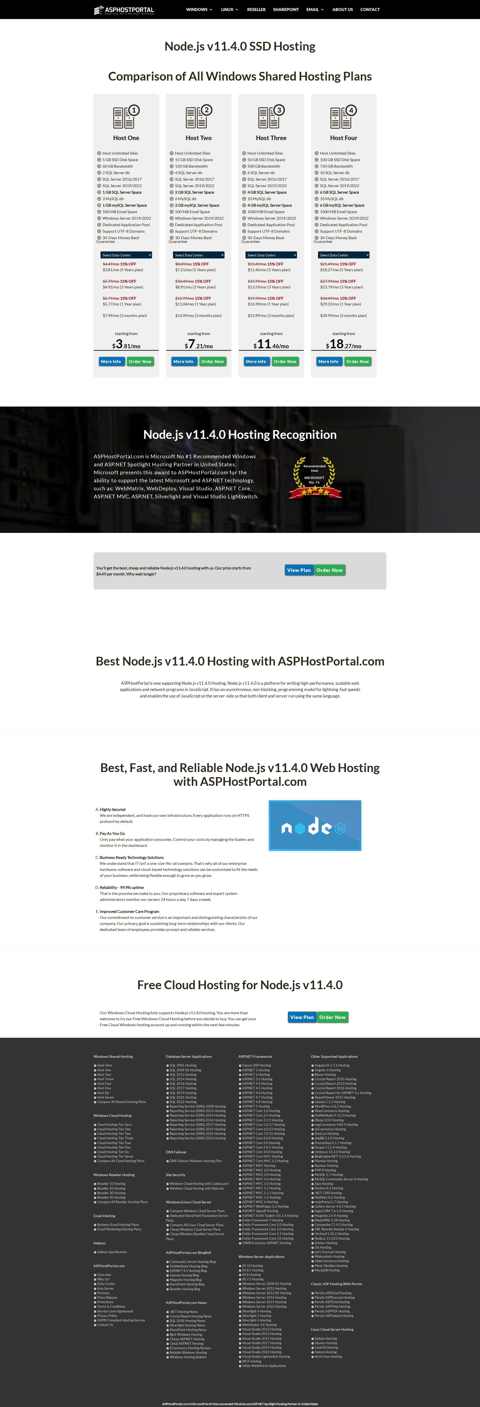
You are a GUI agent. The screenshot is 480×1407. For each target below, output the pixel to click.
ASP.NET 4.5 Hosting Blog (188, 1271)
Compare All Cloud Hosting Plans (120, 1161)
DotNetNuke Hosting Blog (189, 1266)
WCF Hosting (252, 1361)
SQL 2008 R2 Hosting (185, 1070)
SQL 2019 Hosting (183, 1093)
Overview (104, 1275)
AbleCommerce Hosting (332, 1261)
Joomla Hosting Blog (184, 1275)
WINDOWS (197, 9)
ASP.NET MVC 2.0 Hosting (261, 1170)
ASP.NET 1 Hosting (256, 1070)
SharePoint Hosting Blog (187, 1284)
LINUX (227, 9)
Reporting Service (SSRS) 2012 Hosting (198, 1111)
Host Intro (104, 1065)
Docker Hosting (326, 1243)
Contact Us (105, 1325)
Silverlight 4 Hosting (256, 1311)
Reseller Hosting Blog (185, 1289)
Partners (103, 1293)
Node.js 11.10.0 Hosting (332, 1238)
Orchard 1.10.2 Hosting (332, 1234)
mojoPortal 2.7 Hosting (331, 1202)
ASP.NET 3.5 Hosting (257, 1079)
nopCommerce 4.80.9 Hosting (336, 1125)
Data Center (106, 1284)
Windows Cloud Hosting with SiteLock (197, 1188)
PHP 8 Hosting (325, 1170)
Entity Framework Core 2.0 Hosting (268, 1229)
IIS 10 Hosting (252, 1266)
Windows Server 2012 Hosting (264, 1288)
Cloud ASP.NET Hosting (187, 1343)
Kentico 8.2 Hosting (329, 1188)
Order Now (140, 361)
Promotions (105, 1302)
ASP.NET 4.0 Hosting (257, 1084)
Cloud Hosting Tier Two (114, 1134)
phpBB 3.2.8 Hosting (329, 1138)
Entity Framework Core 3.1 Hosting (268, 1234)
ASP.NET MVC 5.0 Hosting (261, 1184)
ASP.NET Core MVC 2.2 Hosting (265, 1161)
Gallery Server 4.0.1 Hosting (335, 1206)
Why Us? (103, 1279)
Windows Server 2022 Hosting (264, 1306)
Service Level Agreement (115, 1311)
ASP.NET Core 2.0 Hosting (261, 1115)
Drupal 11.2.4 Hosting (331, 1147)
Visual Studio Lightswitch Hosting (266, 1356)
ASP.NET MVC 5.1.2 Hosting (263, 1193)
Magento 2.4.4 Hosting (331, 1216)
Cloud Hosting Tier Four (114, 1143)
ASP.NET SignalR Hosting (260, 1211)
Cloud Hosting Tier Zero (114, 1125)
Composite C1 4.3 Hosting (334, 1225)
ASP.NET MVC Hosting (258, 1166)
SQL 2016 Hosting (183, 1084)
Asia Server (105, 1288)
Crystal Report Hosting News (191, 1316)
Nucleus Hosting (326, 1166)
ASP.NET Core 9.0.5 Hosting (262, 1147)
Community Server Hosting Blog (193, 1262)
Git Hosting (323, 1247)
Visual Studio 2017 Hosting (262, 1343)
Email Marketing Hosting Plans (119, 1229)
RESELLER (256, 9)
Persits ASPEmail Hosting (333, 1293)
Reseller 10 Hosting (111, 1184)
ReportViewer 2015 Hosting (335, 1097)
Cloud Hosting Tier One (114, 1129)
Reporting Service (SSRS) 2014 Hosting (198, 1115)
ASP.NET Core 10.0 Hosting (262, 1152)
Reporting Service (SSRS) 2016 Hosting (198, 1120)
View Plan (299, 570)
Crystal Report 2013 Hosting (335, 1084)
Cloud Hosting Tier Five (114, 1147)
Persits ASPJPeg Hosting (332, 1306)
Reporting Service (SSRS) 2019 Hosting (198, 1129)
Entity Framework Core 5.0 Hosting (268, 1238)
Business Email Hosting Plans (118, 1225)
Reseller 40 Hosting (111, 1197)
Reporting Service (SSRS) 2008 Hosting (198, 1106)
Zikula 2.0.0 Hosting (329, 1120)
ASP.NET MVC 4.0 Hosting (261, 1179)
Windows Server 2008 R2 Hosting (266, 1284)
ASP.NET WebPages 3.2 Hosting (265, 1206)
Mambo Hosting (326, 1161)
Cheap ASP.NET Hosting (187, 1339)
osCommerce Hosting (330, 1129)
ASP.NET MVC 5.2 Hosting (261, 1197)
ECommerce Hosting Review (190, 1348)
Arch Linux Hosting (328, 1356)
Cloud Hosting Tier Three (115, 1138)
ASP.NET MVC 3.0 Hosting (261, 1175)
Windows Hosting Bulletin (188, 1357)
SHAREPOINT (286, 9)
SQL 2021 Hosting (183, 1097)
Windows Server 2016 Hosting (264, 1297)
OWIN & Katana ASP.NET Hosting (266, 1243)
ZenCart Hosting (327, 1134)
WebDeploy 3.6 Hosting (259, 1325)
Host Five (104, 1088)
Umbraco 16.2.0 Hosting (332, 1152)
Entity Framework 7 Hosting (262, 1220)
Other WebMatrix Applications (264, 1366)
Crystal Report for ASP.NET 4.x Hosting (343, 1093)
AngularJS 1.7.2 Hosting (332, 1065)
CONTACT (370, 9)
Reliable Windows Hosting (188, 1352)
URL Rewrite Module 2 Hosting (337, 1229)
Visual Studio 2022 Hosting (262, 1352)
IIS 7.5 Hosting (253, 1279)
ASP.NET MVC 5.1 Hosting (261, 1188)
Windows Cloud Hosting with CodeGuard (199, 1184)
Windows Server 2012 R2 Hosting (266, 1293)
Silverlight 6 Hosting (256, 1320)
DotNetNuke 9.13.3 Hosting (335, 1115)
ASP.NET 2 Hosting (256, 1075)
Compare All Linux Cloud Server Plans (197, 1225)
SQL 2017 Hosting (183, 1088)
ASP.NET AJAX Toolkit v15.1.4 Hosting (270, 1216)
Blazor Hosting (325, 1075)
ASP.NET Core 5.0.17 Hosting (263, 1125)
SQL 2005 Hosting (183, 1065)
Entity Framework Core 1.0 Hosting (268, 1225)
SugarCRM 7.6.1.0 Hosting (334, 1211)
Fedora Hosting (326, 1352)
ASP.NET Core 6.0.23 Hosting (263, 1129)
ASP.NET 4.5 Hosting (257, 1088)
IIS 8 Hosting (251, 1275)
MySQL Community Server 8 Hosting (341, 1179)
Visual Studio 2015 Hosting (262, 1338)
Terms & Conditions (111, 1306)
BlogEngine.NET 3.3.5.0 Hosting (338, 1156)
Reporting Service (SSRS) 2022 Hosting (198, 1138)
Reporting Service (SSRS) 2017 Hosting (198, 1125)
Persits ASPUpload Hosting (334, 1316)
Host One (104, 1070)
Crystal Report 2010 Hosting (335, 1079)
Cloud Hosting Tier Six (113, 1152)
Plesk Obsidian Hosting (331, 1266)
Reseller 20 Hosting (111, 1188)
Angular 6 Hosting (328, 1070)
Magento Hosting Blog (186, 1280)
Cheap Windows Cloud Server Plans (195, 1229)
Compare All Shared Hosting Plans (121, 1102)
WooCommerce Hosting (332, 1111)
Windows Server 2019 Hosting (264, 1302)
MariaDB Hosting (327, 1270)
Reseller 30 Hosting (111, 1193)
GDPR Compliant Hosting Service (121, 1320)
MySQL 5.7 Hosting (329, 1175)
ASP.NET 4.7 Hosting (257, 1097)
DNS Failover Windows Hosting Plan (196, 1161)
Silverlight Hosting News (187, 1325)
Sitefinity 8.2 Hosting (330, 1197)
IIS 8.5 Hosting (253, 1270)
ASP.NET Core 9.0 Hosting (261, 1143)
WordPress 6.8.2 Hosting (333, 1106)
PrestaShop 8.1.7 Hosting (333, 1143)
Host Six (103, 1093)
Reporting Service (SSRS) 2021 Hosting (198, 1134)
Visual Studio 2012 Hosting (262, 1329)
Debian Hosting (326, 1338)
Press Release (107, 1297)
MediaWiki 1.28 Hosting (332, 1220)
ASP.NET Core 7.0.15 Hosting (263, 1134)
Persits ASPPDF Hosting (332, 1311)
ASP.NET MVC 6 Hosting (260, 1202)
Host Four (104, 1084)
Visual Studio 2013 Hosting (262, 1334)
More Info (112, 361)
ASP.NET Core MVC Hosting (262, 1156)
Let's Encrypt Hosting (330, 1252)
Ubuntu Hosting (326, 1343)
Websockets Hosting (329, 1256)
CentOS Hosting (326, 1347)
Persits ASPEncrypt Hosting (335, 1297)
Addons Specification (112, 1252)
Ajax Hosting (324, 1184)
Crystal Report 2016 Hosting (335, 1088)
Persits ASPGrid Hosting (332, 1302)
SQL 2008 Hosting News (188, 1321)
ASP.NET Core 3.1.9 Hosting (262, 1120)
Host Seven (105, 1097)
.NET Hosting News (184, 1312)
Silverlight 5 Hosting (256, 1316)
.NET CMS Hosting (328, 1193)
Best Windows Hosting (186, 1334)
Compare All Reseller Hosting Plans (122, 1202)
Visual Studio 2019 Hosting (262, 1347)
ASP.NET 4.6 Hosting (257, 1093)
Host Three (105, 1079)
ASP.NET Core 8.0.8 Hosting (262, 1138)
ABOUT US (342, 9)
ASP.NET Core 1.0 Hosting (261, 1111)
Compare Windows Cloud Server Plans (197, 1211)
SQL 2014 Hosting (183, 1079)
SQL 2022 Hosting (183, 1102)
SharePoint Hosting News (188, 1330)
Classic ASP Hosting (256, 1065)
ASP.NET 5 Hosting (256, 1106)
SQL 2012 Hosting (183, 1075)
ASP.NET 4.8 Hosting (257, 1102)
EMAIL (313, 9)
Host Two (104, 1075)
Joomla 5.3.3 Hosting (330, 1102)
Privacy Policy (107, 1316)
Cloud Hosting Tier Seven (115, 1156)
